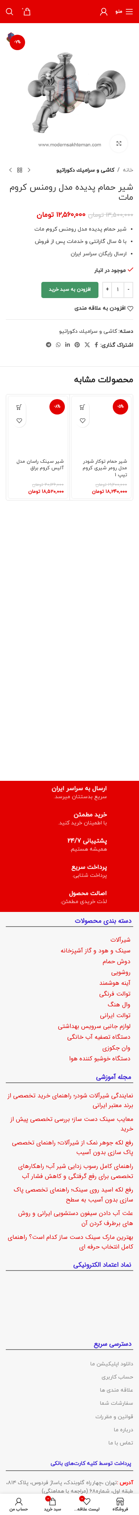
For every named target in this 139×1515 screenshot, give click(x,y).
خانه (128, 170)
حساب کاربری (117, 1377)
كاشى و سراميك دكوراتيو (85, 170)
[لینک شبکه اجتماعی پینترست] (77, 345)
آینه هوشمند (115, 983)
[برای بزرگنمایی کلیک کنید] (118, 143)
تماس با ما (120, 1443)
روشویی (121, 972)
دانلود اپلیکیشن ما (111, 1364)
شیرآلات (120, 940)
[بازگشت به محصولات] (19, 170)
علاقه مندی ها (116, 1390)
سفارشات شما (116, 1403)
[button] (82, 407)
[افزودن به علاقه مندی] (82, 420)
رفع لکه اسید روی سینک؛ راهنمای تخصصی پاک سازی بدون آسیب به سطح (73, 1195)
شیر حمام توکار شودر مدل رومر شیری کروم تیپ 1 (105, 468)
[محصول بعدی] (10, 170)
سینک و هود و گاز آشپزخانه (96, 951)
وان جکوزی (116, 1048)
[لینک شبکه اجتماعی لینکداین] (67, 345)
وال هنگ (119, 1004)
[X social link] (87, 345)
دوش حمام (117, 961)
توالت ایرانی (115, 1015)
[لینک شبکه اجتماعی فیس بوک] (96, 345)
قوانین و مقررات (114, 1417)
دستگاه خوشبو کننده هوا (100, 1058)
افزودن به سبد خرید (70, 289)
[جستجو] (9, 11)
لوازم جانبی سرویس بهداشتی (94, 1026)
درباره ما (123, 1430)
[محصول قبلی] (29, 170)
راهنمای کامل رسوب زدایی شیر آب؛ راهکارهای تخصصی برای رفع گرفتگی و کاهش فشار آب (75, 1171)
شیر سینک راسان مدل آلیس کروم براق (40, 465)
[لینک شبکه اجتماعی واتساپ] (58, 345)
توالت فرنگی (115, 994)
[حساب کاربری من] (104, 11)
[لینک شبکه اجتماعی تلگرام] (49, 345)
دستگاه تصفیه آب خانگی (99, 1037)
